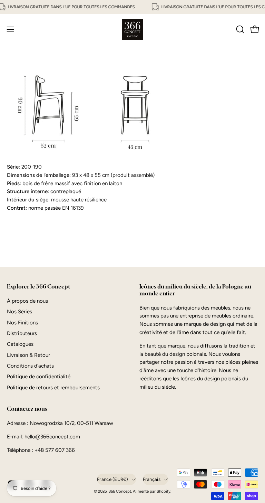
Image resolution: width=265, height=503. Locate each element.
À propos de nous (27, 301)
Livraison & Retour (28, 355)
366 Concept (120, 491)
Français (151, 479)
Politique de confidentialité (38, 376)
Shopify (163, 491)
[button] (239, 29)
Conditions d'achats (30, 366)
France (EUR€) (112, 479)
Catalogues (20, 344)
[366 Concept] (132, 29)
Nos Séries (19, 312)
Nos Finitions (22, 322)
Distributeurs (22, 333)
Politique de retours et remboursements (53, 388)
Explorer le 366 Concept (38, 286)
